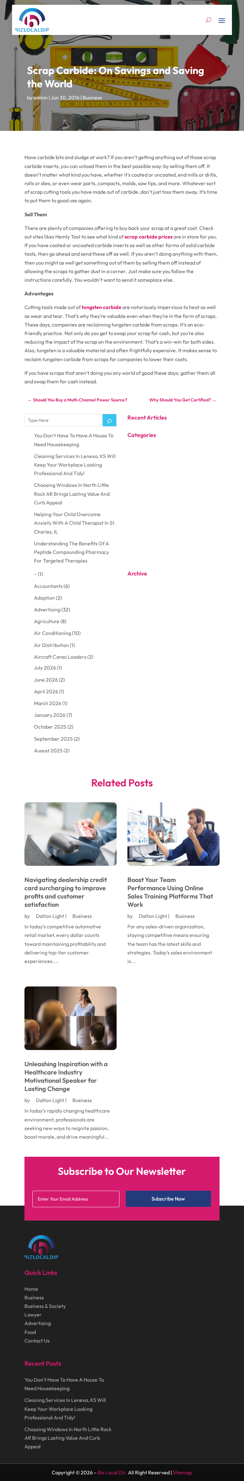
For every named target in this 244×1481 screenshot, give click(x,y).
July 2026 (45, 667)
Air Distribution (51, 645)
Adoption (44, 598)
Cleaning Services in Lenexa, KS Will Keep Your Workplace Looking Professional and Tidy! (75, 464)
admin (40, 97)
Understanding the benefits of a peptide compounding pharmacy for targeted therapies (71, 552)
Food (30, 1332)
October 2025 (50, 727)
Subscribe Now (168, 1198)
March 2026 (47, 703)
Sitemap (182, 1472)
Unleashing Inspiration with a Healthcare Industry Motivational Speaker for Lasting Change (66, 1076)
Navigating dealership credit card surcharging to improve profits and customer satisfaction (65, 892)
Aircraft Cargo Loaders (60, 657)
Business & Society (45, 1306)
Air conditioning (52, 633)
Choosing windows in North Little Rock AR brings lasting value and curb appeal (72, 493)
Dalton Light (50, 916)
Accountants (48, 586)
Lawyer (33, 1314)
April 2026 (46, 691)
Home (31, 1289)
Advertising (47, 609)
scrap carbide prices (149, 236)
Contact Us (37, 1340)
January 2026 (49, 715)
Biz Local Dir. (112, 1472)
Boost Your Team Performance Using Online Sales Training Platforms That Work (170, 892)
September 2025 (53, 739)
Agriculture (46, 621)
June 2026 (46, 680)
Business (92, 97)
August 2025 (48, 750)
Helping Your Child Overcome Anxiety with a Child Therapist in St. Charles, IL (75, 523)
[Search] (109, 420)
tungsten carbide (101, 307)
